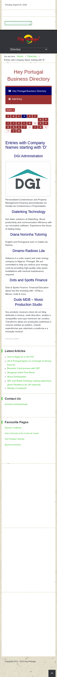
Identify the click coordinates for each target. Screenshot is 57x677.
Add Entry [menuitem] (16, 99)
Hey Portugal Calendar (15, 439)
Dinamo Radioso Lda (29, 251)
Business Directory (13, 445)
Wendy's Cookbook (13, 428)
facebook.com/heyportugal (16, 404)
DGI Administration (28, 156)
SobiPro (16, 339)
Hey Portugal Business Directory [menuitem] (29, 91)
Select (9, 110)
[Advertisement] (28, 495)
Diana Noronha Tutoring (28, 234)
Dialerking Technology (28, 212)
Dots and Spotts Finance (28, 280)
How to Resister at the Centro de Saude (22, 433)
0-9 (19, 131)
